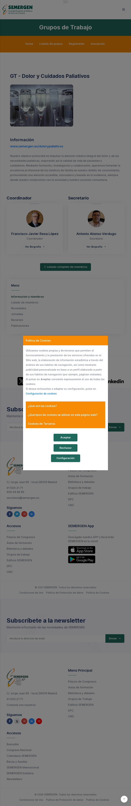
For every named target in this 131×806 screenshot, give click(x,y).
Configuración (65, 458)
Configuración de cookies (41, 393)
